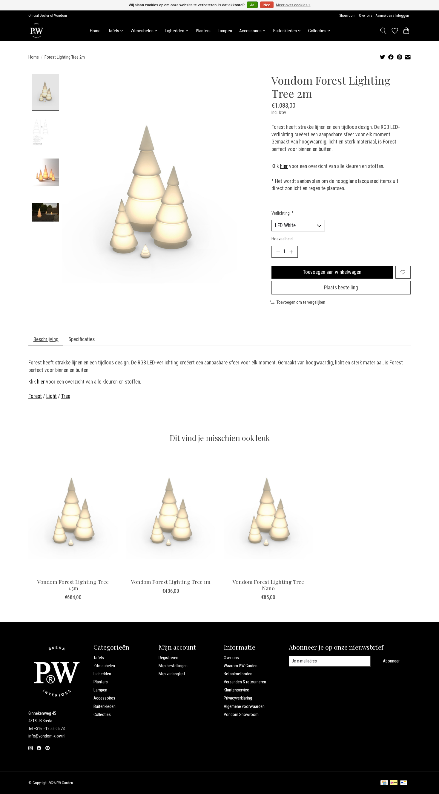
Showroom (347, 15)
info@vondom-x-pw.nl (46, 736)
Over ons (365, 15)
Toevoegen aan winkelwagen (332, 272)
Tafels (98, 657)
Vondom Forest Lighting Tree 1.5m (73, 584)
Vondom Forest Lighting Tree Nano (268, 584)
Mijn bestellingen (173, 665)
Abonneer (391, 661)
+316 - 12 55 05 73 (49, 728)
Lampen (225, 30)
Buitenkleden (104, 706)
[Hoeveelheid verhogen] (291, 252)
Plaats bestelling (341, 288)
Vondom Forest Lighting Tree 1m (171, 581)
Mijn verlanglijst (172, 674)
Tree (65, 396)
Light (51, 396)
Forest (35, 396)
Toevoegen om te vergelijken (301, 302)
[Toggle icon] (383, 30)
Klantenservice (236, 690)
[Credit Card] (384, 783)
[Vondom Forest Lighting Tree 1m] (170, 513)
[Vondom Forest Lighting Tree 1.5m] (73, 513)
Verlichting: (282, 213)
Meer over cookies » (293, 5)
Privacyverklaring (238, 698)
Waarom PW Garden (240, 665)
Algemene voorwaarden (244, 706)
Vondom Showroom (241, 714)
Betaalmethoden (238, 674)
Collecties (102, 714)
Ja (252, 5)
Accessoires (104, 698)
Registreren (168, 657)
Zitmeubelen (104, 665)
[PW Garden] (36, 30)
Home (95, 30)
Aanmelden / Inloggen (392, 15)
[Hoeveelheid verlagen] (278, 252)
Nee (266, 5)
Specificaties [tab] (81, 339)
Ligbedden (102, 674)
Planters (203, 30)
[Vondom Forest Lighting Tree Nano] (268, 513)
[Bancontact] (403, 783)
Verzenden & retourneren (245, 682)
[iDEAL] (393, 783)
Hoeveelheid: (282, 239)
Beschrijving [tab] (46, 339)
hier (284, 166)
